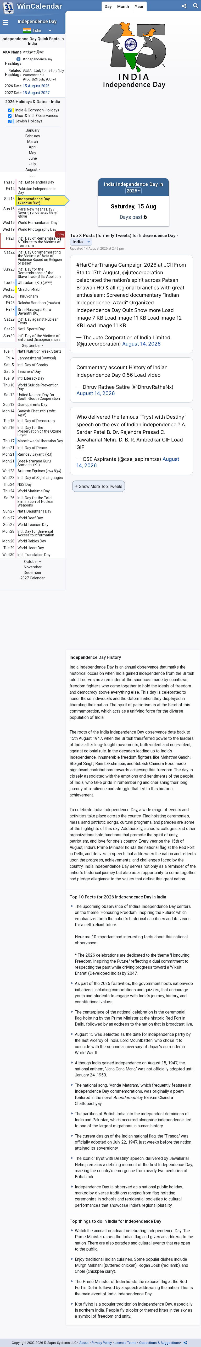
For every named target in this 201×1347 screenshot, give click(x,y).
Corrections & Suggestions (159, 1343)
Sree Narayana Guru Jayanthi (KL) (34, 311)
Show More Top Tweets (98, 486)
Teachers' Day (29, 371)
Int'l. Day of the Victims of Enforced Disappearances (39, 338)
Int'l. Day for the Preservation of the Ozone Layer (39, 431)
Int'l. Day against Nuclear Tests (38, 321)
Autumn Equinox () (39, 471)
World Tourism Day (33, 524)
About (84, 1343)
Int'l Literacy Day (31, 378)
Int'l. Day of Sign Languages (40, 478)
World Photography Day (37, 229)
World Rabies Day (32, 541)
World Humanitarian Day (38, 222)
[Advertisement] (133, 133)
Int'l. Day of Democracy (36, 421)
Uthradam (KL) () (35, 283)
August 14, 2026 (141, 344)
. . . (32, 175)
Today (60, 234)
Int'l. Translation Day (34, 555)
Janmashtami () (37, 358)
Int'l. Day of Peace (32, 448)
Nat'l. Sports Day (31, 329)
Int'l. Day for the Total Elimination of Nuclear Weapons (36, 501)
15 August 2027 (36, 93)
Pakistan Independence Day (37, 191)
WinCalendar (39, 6)
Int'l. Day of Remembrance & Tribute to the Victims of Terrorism (40, 242)
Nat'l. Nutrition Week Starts (40, 351)
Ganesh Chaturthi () (36, 413)
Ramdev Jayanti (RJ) (35, 454)
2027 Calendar (32, 578)
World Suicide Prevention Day (38, 387)
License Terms (125, 1343)
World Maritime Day (34, 491)
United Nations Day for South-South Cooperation (39, 397)
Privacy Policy (102, 1343)
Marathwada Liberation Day (40, 441)
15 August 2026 (36, 86)
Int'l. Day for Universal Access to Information (36, 533)
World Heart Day (31, 548)
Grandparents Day (32, 404)
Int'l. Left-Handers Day (36, 182)
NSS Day (25, 484)
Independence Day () (34, 201)
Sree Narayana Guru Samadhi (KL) (34, 463)
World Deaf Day (30, 518)
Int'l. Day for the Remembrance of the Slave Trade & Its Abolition (39, 273)
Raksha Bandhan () (39, 303)
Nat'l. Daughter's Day (34, 511)
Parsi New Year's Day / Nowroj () (37, 213)
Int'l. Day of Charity (33, 365)
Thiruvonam (28, 296)
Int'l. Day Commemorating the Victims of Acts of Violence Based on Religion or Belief (40, 257)
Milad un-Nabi (29, 289)
